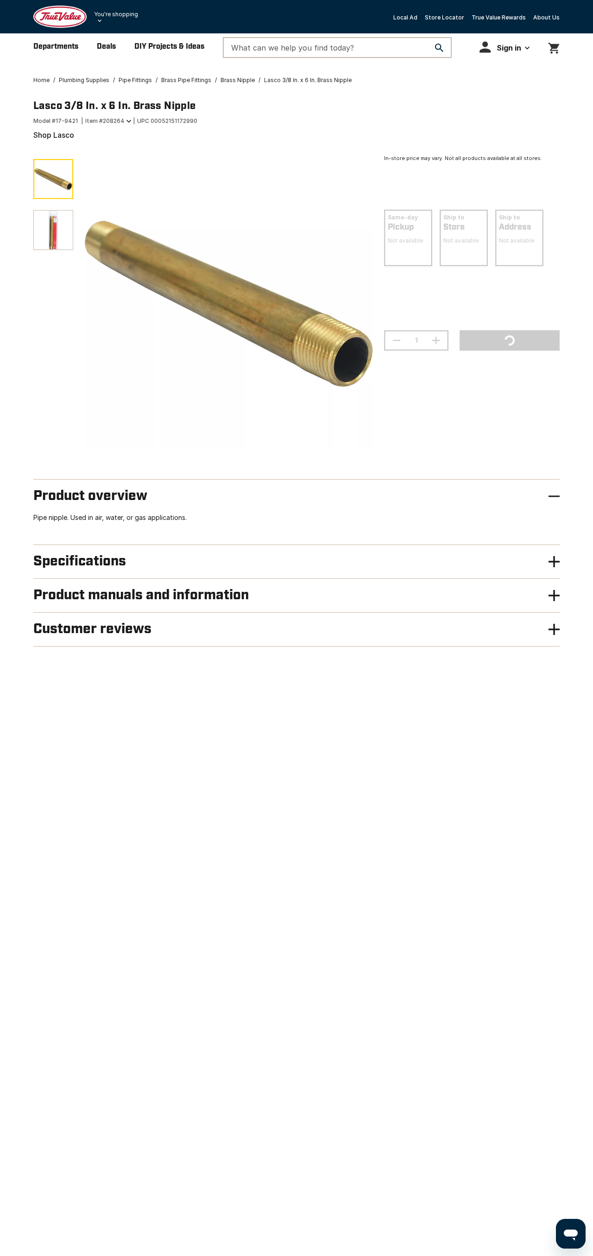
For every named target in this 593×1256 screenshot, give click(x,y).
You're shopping (116, 14)
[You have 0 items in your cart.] (554, 46)
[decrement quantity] (397, 340)
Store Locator (444, 17)
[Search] (439, 48)
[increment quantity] (436, 340)
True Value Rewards (499, 17)
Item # (105, 120)
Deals (106, 46)
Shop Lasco (53, 135)
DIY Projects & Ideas (169, 46)
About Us (546, 17)
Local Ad (405, 17)
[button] (504, 47)
